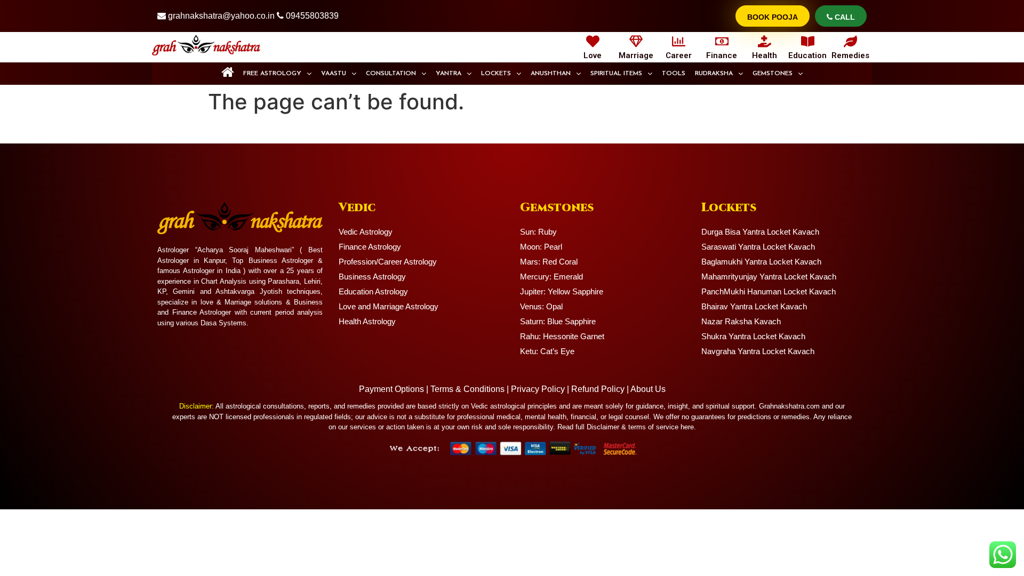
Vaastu (333, 73)
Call (844, 17)
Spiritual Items (616, 73)
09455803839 (312, 15)
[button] (277, 73)
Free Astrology (272, 73)
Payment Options (391, 389)
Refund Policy (598, 389)
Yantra (448, 73)
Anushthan (551, 73)
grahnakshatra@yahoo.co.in (221, 15)
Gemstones (773, 73)
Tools (673, 73)
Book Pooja (772, 17)
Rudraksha (714, 73)
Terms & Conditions (467, 389)
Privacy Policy (538, 389)
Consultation (391, 73)
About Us (648, 389)
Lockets (496, 73)
